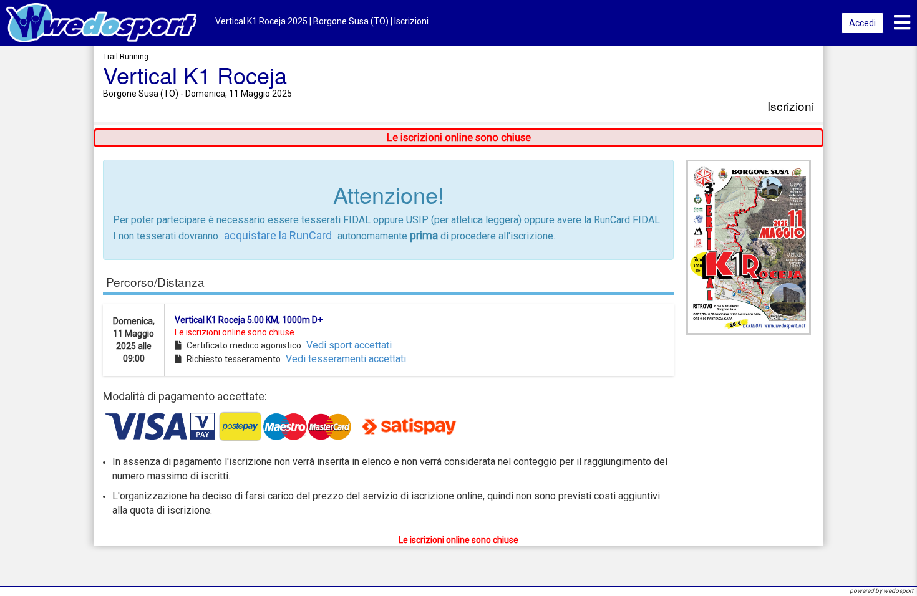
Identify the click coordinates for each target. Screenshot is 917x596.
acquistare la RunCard (278, 235)
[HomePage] (101, 22)
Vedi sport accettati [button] (349, 345)
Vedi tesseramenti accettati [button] (346, 359)
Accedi (862, 23)
